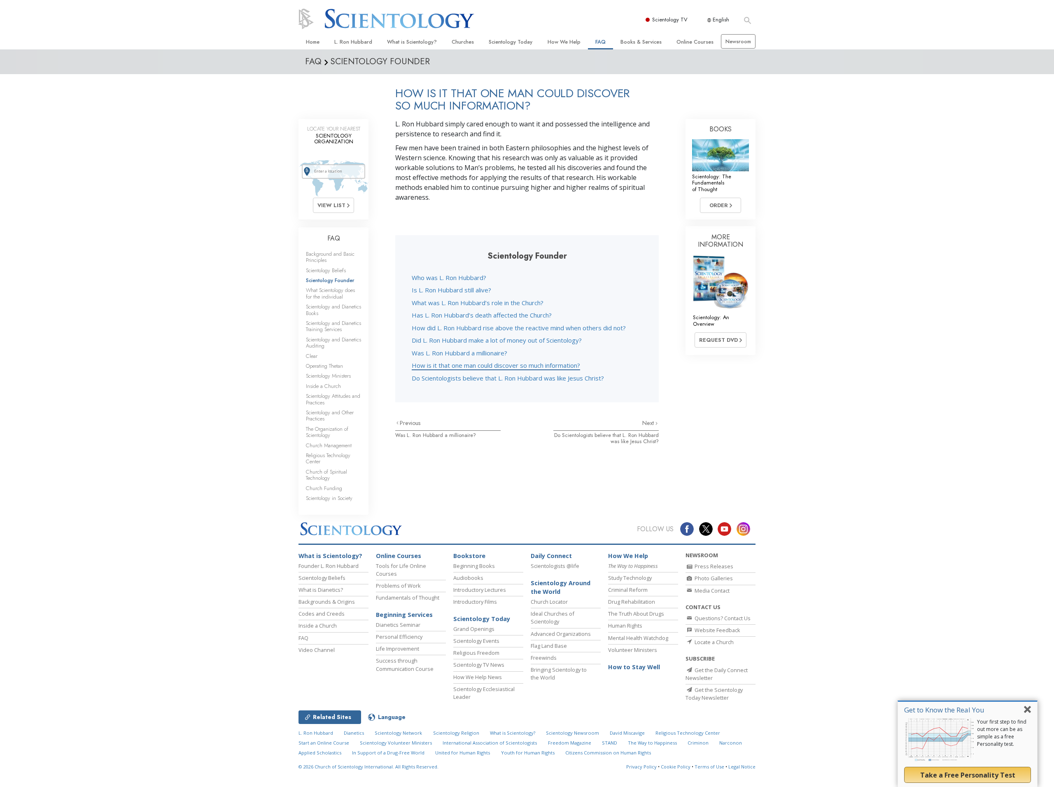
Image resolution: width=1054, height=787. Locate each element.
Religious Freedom (476, 652)
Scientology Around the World (560, 587)
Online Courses (695, 42)
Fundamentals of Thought (407, 597)
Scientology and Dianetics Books (333, 310)
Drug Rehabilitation (631, 601)
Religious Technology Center (328, 458)
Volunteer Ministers (632, 650)
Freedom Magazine (569, 743)
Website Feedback (716, 630)
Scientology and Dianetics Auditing (333, 343)
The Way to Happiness (652, 743)
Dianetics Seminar (398, 624)
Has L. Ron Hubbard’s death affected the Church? (482, 315)
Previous (410, 423)
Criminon (698, 743)
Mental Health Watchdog (638, 638)
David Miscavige (627, 733)
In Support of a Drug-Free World (388, 753)
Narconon (730, 743)
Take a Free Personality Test (967, 775)
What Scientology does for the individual (330, 293)
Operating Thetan (324, 366)
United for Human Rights (462, 753)
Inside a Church (323, 386)
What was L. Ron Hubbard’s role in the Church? (477, 303)
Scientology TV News (478, 664)
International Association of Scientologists (490, 743)
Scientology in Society (329, 498)
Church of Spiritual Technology (326, 475)
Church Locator (549, 601)
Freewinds (544, 657)
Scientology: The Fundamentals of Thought (711, 183)
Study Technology (630, 577)
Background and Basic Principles (330, 257)
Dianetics (354, 733)
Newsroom (738, 41)
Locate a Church (713, 642)
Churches (463, 42)
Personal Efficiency (399, 636)
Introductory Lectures (479, 589)
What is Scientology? (412, 42)
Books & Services (641, 42)
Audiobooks (468, 577)
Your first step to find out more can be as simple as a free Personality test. (1001, 732)
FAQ (600, 42)
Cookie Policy (675, 767)
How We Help (564, 42)
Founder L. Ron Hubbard (328, 566)
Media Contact (711, 590)
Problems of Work (398, 585)
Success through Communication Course (405, 664)
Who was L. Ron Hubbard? (449, 277)
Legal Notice (742, 767)
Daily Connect (551, 556)
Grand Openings (473, 629)
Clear (311, 356)
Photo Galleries (713, 578)
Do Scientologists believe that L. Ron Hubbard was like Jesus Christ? (508, 378)
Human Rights (625, 625)
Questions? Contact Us (722, 618)
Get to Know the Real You (944, 710)
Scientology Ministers (328, 376)
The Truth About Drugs (636, 613)
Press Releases (713, 566)
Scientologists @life (555, 566)
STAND (609, 743)
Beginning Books (474, 566)
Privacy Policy (641, 767)
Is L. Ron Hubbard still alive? (451, 290)
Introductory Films (475, 601)
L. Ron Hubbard (353, 42)
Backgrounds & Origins (326, 601)
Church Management (329, 445)
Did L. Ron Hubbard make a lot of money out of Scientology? (497, 340)
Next (648, 423)
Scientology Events (476, 641)
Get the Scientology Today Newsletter (714, 693)
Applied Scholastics (319, 753)
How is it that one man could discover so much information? (496, 365)
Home (312, 42)
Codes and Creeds (321, 613)
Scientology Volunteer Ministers (396, 743)
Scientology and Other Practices (330, 416)
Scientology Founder (330, 280)
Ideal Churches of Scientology (552, 617)
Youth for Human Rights (528, 753)
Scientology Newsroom (572, 733)
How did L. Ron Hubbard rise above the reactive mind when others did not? (519, 328)
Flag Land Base (549, 645)
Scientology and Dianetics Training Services (333, 326)
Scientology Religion (456, 733)
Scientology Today (510, 42)
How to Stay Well (634, 667)
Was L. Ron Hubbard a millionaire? (459, 353)
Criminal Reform (628, 589)
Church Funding (324, 488)
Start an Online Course (323, 743)
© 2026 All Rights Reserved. (368, 767)
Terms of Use (709, 767)
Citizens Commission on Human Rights (608, 753)
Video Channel (316, 650)
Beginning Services (404, 615)
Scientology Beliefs (326, 270)
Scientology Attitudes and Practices (333, 399)
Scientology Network (398, 733)
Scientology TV (670, 19)
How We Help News (477, 677)
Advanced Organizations (561, 634)
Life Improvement (397, 648)
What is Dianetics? (320, 589)
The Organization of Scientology (327, 432)
